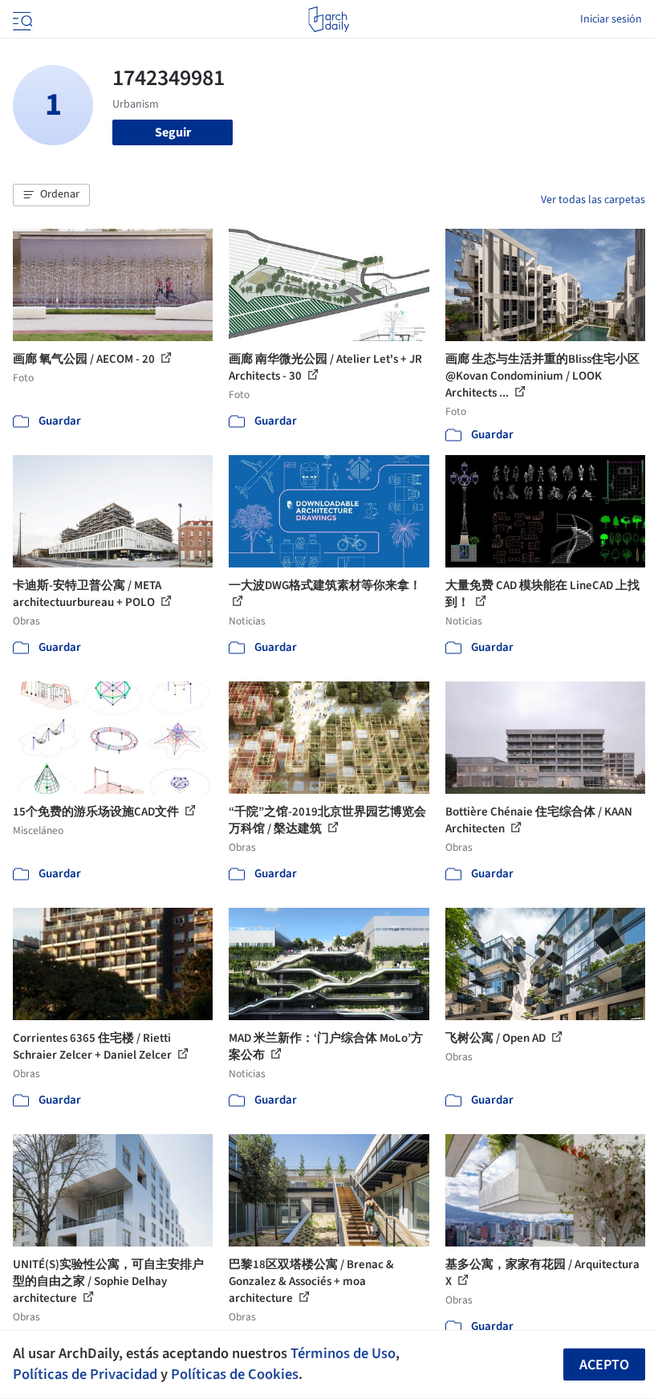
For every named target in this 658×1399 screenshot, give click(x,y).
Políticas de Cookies (235, 1374)
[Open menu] (21, 19)
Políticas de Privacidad (85, 1374)
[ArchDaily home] (328, 19)
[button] (51, 195)
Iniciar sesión (611, 19)
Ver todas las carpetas (593, 199)
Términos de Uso (343, 1353)
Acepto (604, 1365)
